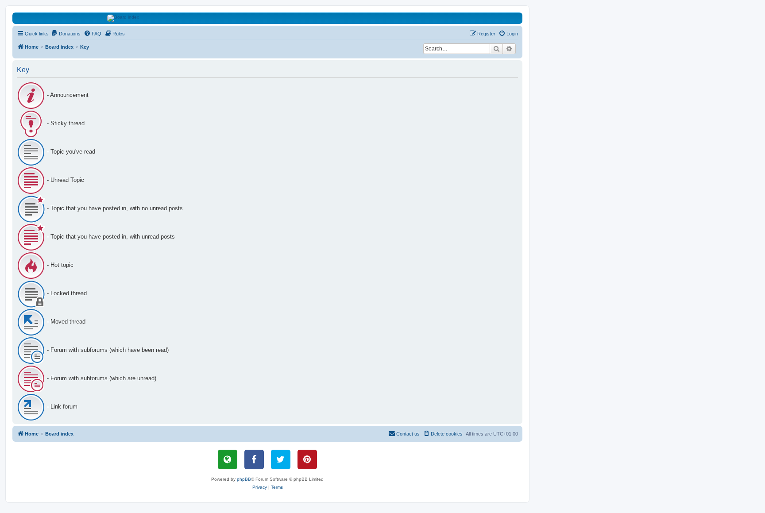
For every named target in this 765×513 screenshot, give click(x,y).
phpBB (244, 479)
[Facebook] (254, 459)
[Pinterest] (307, 459)
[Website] (227, 459)
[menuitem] (66, 33)
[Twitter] (280, 459)
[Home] (267, 18)
